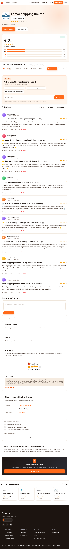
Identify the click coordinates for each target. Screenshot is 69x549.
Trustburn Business (39, 532)
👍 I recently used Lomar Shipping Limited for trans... (23, 140)
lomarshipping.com (25, 405)
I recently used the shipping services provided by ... (23, 119)
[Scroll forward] (66, 484)
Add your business (39, 538)
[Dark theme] (65, 2)
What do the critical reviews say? (14, 88)
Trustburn (7, 513)
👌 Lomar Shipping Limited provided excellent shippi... (24, 222)
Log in (51, 2)
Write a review (35, 2)
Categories (44, 2)
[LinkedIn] (11, 524)
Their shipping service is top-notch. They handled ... (23, 284)
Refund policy (56, 545)
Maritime (12, 10)
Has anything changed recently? (14, 91)
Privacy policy (36, 545)
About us (23, 532)
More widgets (8, 387)
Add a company (9, 538)
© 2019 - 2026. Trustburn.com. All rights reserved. (16, 545)
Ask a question (9, 312)
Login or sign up (56, 532)
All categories (8, 532)
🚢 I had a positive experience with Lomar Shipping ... (23, 203)
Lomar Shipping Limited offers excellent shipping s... (23, 182)
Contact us (23, 535)
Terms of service (45, 545)
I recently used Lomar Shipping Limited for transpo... (23, 241)
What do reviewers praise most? (36, 88)
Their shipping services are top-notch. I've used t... (22, 262)
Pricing (36, 535)
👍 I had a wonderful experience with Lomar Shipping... (24, 161)
